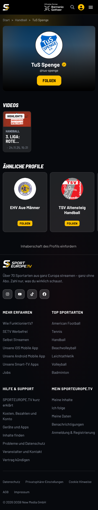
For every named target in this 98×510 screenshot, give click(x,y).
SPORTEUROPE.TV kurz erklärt (21, 402)
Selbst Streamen (16, 340)
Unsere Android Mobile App (24, 356)
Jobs (6, 372)
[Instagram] (7, 294)
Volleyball (59, 364)
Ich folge (58, 408)
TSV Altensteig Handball (72, 210)
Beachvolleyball (64, 348)
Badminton (60, 372)
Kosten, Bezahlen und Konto (19, 416)
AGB (6, 492)
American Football (66, 323)
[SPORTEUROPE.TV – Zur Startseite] (6, 7)
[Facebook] (44, 294)
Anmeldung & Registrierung (73, 432)
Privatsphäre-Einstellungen (44, 482)
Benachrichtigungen (68, 424)
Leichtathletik (63, 356)
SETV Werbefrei (15, 331)
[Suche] (72, 7)
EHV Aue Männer (25, 207)
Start (6, 20)
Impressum (22, 492)
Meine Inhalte (62, 400)
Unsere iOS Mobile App (20, 348)
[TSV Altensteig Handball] (72, 189)
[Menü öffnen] (90, 7)
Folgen (49, 80)
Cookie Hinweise (80, 482)
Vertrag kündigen (16, 460)
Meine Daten (61, 416)
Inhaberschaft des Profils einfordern (49, 246)
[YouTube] (20, 294)
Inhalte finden (13, 435)
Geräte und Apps (16, 427)
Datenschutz (11, 482)
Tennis (57, 331)
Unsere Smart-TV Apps (21, 364)
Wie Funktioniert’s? (18, 323)
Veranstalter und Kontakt (22, 451)
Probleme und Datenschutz (24, 443)
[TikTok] (32, 294)
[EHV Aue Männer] (25, 189)
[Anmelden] (81, 7)
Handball (21, 20)
